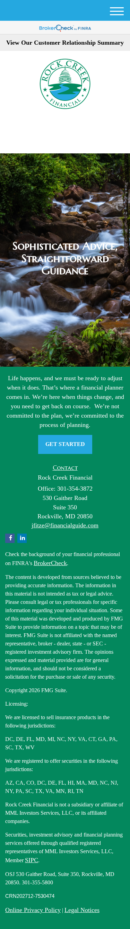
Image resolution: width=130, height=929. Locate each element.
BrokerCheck (50, 563)
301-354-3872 (69, 141)
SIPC (31, 860)
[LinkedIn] (59, 125)
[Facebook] (68, 125)
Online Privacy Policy (33, 909)
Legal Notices (81, 909)
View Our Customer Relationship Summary (65, 42)
